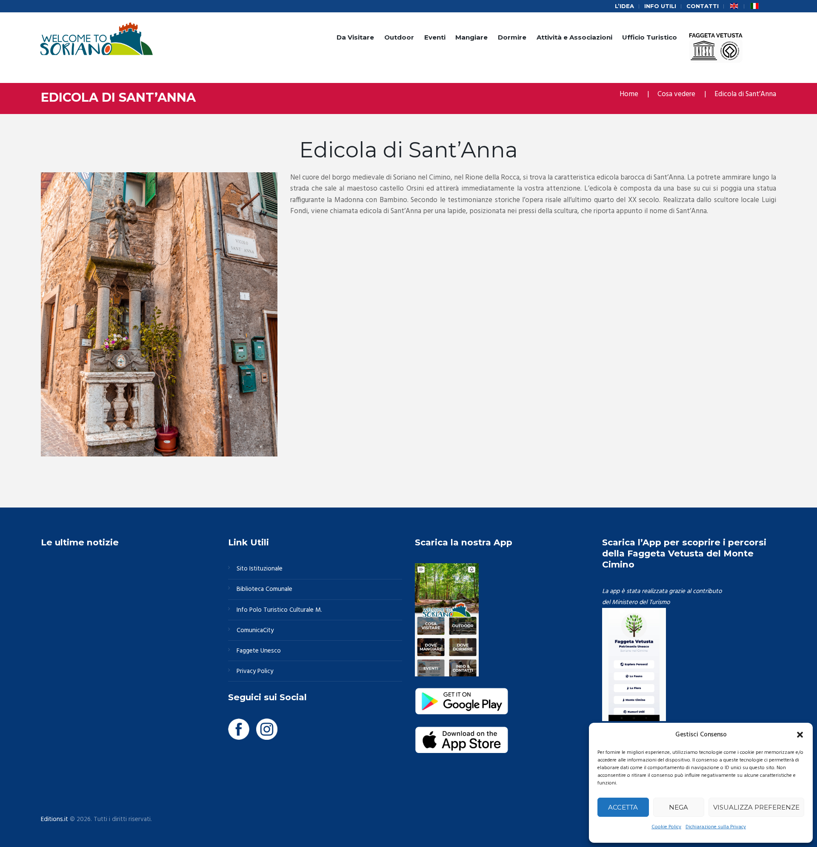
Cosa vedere (676, 94)
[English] (734, 6)
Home (629, 94)
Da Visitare (355, 37)
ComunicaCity (255, 630)
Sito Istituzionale (260, 569)
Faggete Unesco (259, 651)
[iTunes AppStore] (461, 732)
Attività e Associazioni (574, 37)
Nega (678, 807)
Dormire (512, 37)
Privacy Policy (255, 671)
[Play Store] (461, 693)
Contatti (702, 6)
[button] (800, 734)
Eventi (435, 37)
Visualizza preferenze (756, 807)
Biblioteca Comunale (264, 589)
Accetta (623, 807)
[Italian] (754, 6)
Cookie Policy (666, 827)
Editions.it (54, 819)
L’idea (624, 6)
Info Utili (660, 6)
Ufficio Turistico (649, 37)
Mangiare (471, 37)
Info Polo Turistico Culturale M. (279, 610)
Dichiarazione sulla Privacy (716, 827)
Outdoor (399, 37)
